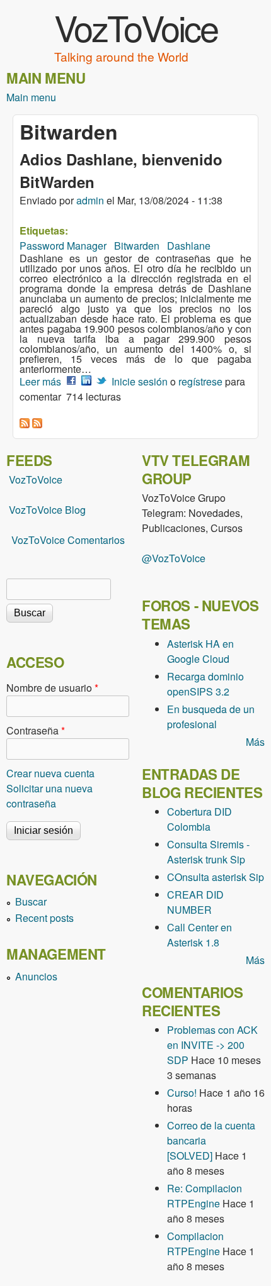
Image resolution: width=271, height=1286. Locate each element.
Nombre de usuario (52, 687)
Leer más (40, 381)
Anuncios (36, 976)
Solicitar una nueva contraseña (49, 796)
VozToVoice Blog (47, 509)
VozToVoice (135, 27)
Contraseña (35, 730)
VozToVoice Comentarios (68, 540)
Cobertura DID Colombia (199, 819)
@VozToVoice (173, 558)
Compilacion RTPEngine (195, 1243)
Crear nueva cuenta (50, 773)
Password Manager (63, 245)
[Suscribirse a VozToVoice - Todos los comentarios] (37, 424)
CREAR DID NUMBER (195, 902)
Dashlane (188, 245)
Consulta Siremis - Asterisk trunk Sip (208, 852)
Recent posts (44, 918)
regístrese (200, 381)
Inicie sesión (140, 381)
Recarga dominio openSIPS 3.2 (205, 684)
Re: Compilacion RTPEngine (204, 1196)
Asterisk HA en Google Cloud (200, 651)
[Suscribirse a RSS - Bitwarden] (25, 424)
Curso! (182, 1092)
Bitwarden (136, 245)
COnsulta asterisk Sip (215, 877)
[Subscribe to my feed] (7, 509)
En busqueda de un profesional (211, 716)
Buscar (31, 901)
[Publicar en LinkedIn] (86, 381)
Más (255, 741)
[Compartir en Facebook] (71, 381)
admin (90, 200)
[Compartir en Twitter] (101, 381)
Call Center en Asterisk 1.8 (199, 935)
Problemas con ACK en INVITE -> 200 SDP (212, 1045)
